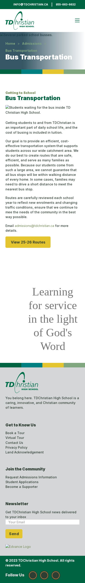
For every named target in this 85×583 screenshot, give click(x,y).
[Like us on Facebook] (44, 575)
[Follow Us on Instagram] (33, 575)
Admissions (32, 43)
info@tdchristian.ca (30, 4)
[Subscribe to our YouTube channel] (56, 575)
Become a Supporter (21, 487)
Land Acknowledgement (24, 452)
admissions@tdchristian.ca (35, 226)
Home (10, 43)
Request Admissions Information (31, 477)
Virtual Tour (14, 438)
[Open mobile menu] (77, 20)
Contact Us (14, 443)
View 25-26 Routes (28, 242)
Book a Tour (14, 433)
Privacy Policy (16, 447)
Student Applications (22, 482)
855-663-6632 (66, 4)
